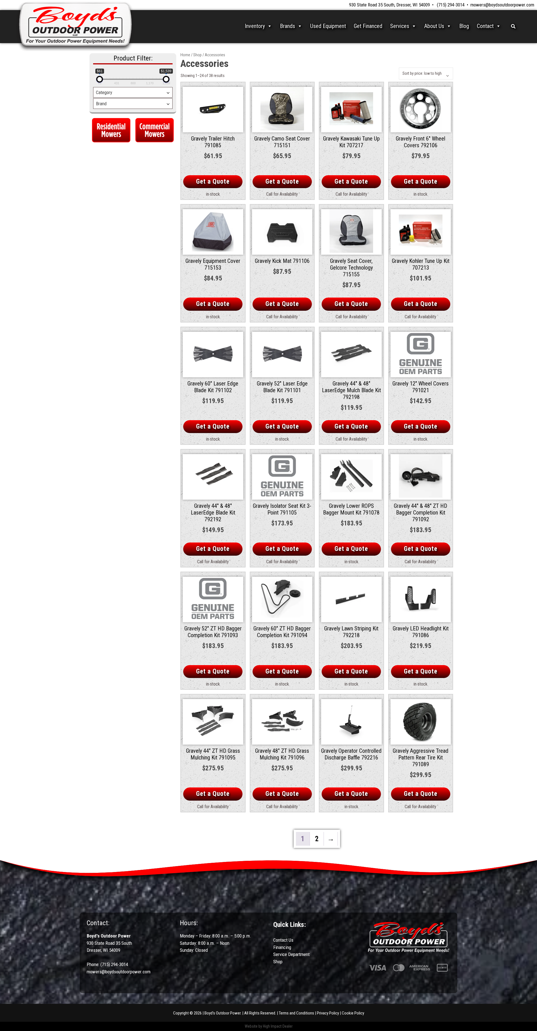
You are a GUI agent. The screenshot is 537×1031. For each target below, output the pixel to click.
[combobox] (133, 92)
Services (399, 26)
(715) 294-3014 (451, 5)
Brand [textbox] (101, 103)
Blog (464, 26)
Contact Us (283, 940)
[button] (513, 26)
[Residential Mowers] (111, 129)
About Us (434, 26)
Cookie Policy (353, 1013)
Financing (282, 947)
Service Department (291, 954)
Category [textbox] (104, 92)
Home (185, 54)
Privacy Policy (328, 1013)
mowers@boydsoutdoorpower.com (502, 5)
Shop (197, 54)
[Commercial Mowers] (154, 129)
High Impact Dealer (278, 1026)
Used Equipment (328, 26)
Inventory (255, 26)
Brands (287, 26)
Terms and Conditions (296, 1013)
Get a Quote (213, 181)
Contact (485, 26)
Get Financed (368, 26)
